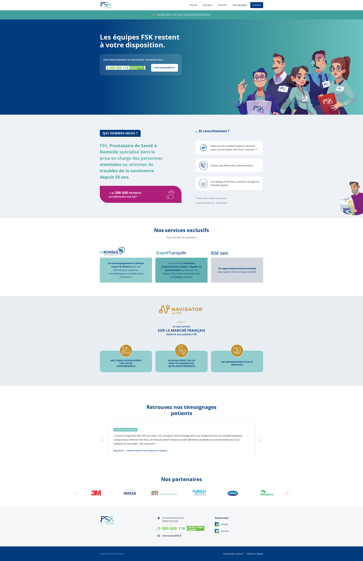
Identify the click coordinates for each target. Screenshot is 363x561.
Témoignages (240, 5)
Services (222, 5)
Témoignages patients (233, 553)
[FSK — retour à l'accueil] (105, 5)
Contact (257, 5)
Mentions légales (255, 553)
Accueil (193, 5)
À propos (207, 5)
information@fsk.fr (164, 67)
